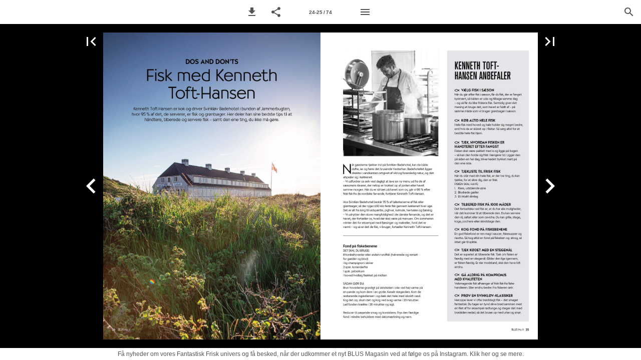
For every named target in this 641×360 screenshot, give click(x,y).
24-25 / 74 (320, 12)
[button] (252, 12)
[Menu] (365, 12)
